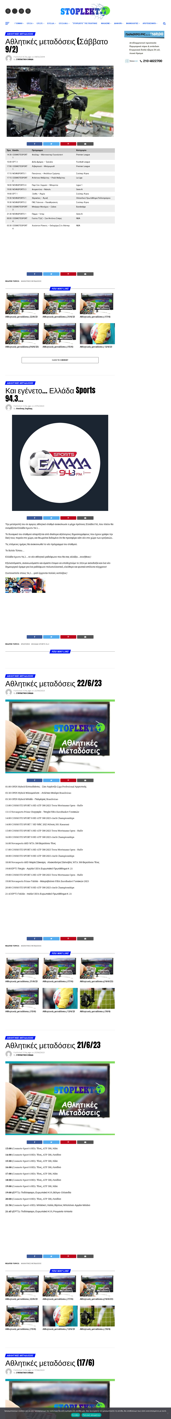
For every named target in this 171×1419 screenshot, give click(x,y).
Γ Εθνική (18, 23)
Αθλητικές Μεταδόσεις (31, 281)
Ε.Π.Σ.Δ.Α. (51, 23)
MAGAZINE (105, 23)
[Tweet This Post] (51, 144)
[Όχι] (167, 1413)
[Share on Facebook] (34, 144)
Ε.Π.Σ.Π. (40, 23)
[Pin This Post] (68, 144)
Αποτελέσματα (149, 23)
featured (26, 644)
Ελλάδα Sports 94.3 (40, 644)
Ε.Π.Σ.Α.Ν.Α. (63, 23)
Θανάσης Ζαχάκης (24, 408)
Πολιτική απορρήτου (91, 1415)
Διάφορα (118, 23)
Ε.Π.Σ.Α (29, 23)
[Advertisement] (60, 252)
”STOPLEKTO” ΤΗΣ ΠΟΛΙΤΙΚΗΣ (84, 23)
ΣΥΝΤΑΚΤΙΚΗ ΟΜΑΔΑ (24, 59)
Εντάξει (75, 1415)
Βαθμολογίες (132, 23)
